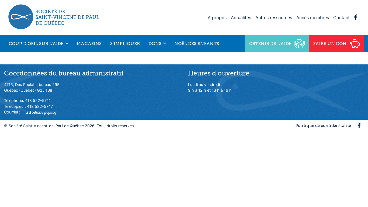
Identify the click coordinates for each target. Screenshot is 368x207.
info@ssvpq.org (41, 112)
